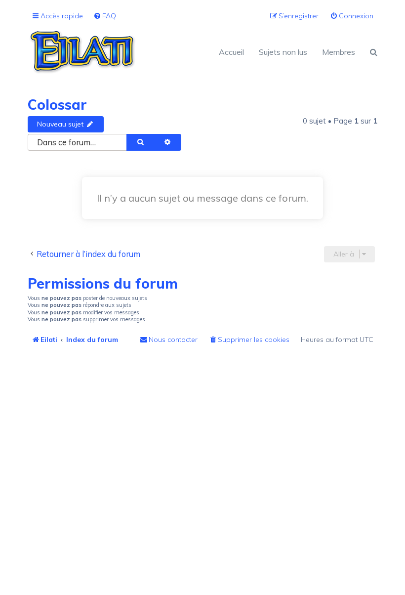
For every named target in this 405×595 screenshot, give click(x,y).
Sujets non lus (283, 52)
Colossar (57, 104)
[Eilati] (115, 52)
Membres (338, 52)
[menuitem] (104, 16)
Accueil (231, 52)
